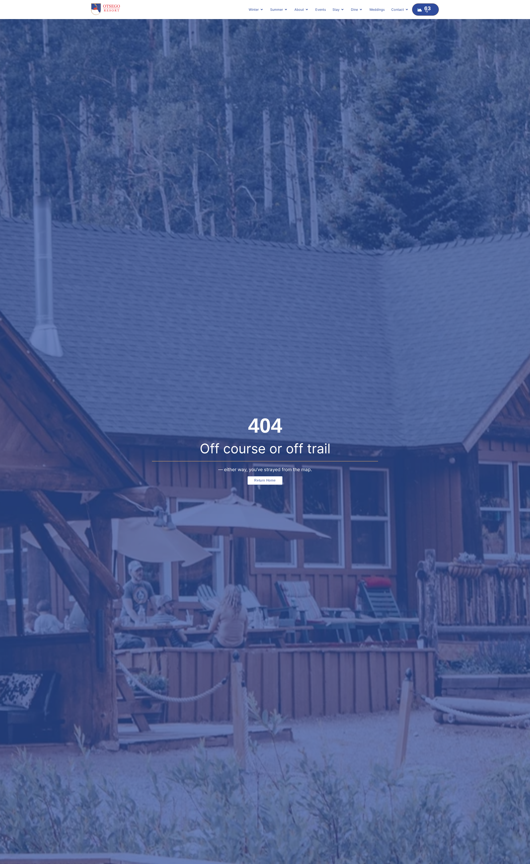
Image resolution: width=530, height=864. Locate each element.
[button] (256, 9)
